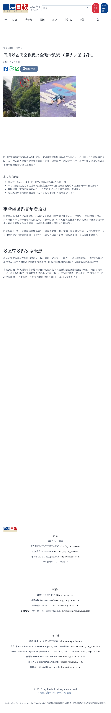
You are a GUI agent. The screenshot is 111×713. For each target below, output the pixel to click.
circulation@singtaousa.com (76, 610)
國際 (54, 19)
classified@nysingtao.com (66, 551)
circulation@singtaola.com (88, 651)
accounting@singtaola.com (71, 656)
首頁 (14, 19)
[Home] (5, 48)
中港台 (68, 19)
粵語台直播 (95, 8)
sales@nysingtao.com (70, 546)
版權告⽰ (68, 692)
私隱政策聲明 (44, 692)
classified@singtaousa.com (66, 605)
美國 (42, 19)
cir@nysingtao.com (70, 556)
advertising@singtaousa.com (66, 600)
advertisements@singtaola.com (84, 646)
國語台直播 (104, 8)
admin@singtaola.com (71, 641)
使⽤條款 (57, 692)
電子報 (28, 19)
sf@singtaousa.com (64, 595)
